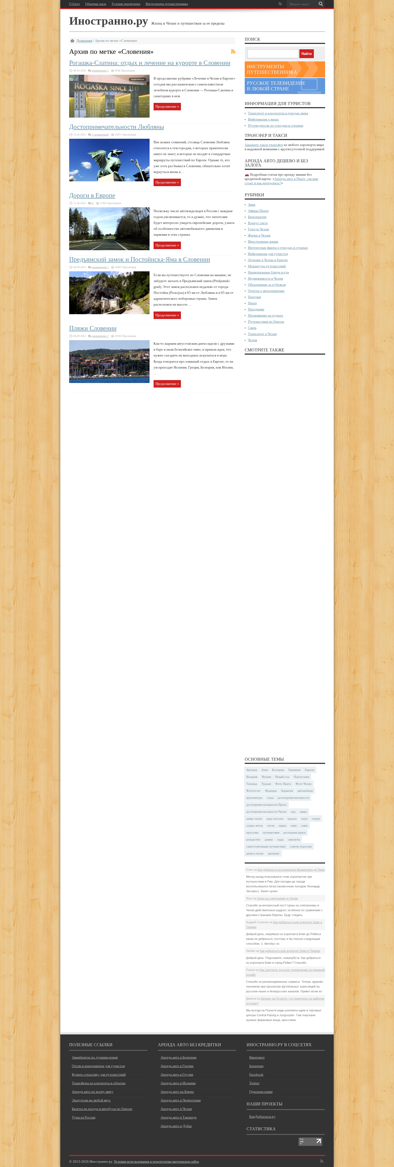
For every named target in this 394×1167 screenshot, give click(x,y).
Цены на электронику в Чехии (277, 898)
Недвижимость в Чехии (265, 278)
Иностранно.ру (108, 20)
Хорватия (287, 790)
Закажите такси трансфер (264, 145)
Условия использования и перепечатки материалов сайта (156, 1162)
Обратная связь (95, 4)
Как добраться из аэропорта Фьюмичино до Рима (291, 869)
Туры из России (83, 1117)
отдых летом (254, 825)
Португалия (301, 776)
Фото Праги (283, 783)
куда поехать (275, 818)
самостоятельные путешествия (265, 846)
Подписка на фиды (233, 51)
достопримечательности (293, 797)
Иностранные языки (263, 241)
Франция (271, 790)
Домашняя (84, 41)
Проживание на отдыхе (265, 315)
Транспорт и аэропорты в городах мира (278, 113)
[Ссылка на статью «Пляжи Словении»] (109, 382)
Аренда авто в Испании (178, 1083)
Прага (252, 303)
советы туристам (301, 846)
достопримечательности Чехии (266, 811)
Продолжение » (167, 106)
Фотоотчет (253, 790)
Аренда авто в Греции (177, 1066)
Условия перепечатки (125, 4)
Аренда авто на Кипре (177, 1092)
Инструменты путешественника (167, 4)
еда (293, 811)
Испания (251, 776)
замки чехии (254, 818)
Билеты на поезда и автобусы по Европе (102, 1109)
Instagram (256, 1066)
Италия (266, 776)
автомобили (305, 790)
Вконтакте (257, 1057)
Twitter (254, 1083)
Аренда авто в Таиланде (179, 1117)
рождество (253, 839)
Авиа (251, 204)
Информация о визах (263, 119)
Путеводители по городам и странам (275, 125)
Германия (294, 769)
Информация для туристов (268, 254)
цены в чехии (254, 853)
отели (270, 825)
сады (280, 839)
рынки (269, 839)
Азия (265, 769)
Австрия (251, 769)
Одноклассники (261, 1092)
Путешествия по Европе (266, 322)
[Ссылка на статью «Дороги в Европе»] (109, 249)
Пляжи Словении (93, 328)
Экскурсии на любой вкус (91, 1100)
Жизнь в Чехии (259, 235)
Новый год (282, 776)
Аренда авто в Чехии (176, 1109)
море (304, 818)
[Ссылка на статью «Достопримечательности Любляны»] (109, 180)
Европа (309, 769)
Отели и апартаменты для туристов (98, 1066)
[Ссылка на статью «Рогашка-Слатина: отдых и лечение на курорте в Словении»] (109, 116)
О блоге (74, 4)
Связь (252, 328)
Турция (266, 783)
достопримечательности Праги (266, 804)
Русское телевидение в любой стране (276, 85)
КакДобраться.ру (262, 1117)
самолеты (294, 839)
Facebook (256, 1074)
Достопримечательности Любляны (116, 126)
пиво (294, 825)
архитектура (254, 797)
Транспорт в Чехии (262, 334)
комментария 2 (100, 70)
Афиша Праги (258, 211)
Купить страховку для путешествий (99, 1074)
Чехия (252, 340)
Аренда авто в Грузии (177, 1074)
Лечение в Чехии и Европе (268, 260)
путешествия (271, 832)
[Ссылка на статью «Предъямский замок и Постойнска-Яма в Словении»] (109, 313)
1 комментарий (100, 134)
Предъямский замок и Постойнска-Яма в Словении (139, 259)
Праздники (256, 309)
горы (270, 797)
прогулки (252, 832)
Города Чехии (258, 229)
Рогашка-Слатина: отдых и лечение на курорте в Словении (150, 62)
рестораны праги (295, 832)
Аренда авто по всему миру (92, 1092)
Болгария (278, 769)
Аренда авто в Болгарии (178, 1057)
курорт (292, 818)
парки (282, 825)
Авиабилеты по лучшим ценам (95, 1057)
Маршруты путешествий (267, 266)
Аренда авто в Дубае (176, 1126)
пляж (304, 825)
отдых (316, 818)
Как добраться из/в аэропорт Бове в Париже (290, 950)
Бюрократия (257, 217)
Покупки (254, 297)
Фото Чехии (303, 783)
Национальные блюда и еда (268, 272)
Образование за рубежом (267, 285)
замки (303, 811)
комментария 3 (100, 267)
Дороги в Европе (92, 195)
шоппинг (274, 853)
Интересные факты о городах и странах (278, 248)
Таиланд (251, 783)
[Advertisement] (285, 555)
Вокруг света (258, 223)
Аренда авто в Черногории (181, 1100)
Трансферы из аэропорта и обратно (99, 1083)
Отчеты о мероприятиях (266, 291)
